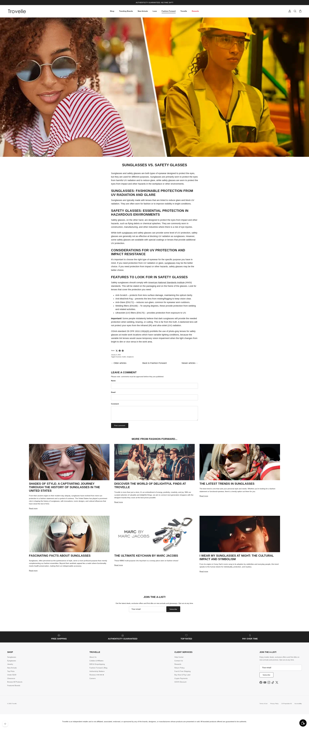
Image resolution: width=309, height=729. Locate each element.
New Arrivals (143, 11)
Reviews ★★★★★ (96, 675)
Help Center (179, 657)
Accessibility (298, 703)
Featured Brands (13, 685)
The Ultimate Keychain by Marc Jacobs (146, 555)
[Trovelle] (17, 11)
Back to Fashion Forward (154, 363)
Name (113, 381)
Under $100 (11, 675)
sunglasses (127, 233)
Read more (33, 508)
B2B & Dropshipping (97, 664)
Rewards (195, 11)
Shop (112, 11)
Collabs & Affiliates (96, 661)
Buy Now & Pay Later (182, 675)
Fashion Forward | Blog (98, 668)
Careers (92, 678)
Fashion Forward (169, 11)
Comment (115, 404)
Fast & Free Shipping (182, 671)
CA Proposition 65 (286, 703)
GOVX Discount (180, 682)
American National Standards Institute (166, 282)
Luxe (155, 11)
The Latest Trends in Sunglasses (227, 483)
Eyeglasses (11, 661)
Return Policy (179, 668)
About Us (92, 657)
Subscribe (173, 609)
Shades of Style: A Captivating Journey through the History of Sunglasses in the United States (64, 487)
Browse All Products (14, 682)
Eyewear (118, 357)
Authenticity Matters (97, 671)
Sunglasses (130, 357)
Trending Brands (126, 11)
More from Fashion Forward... (154, 438)
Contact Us (178, 661)
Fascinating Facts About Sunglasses (60, 555)
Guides (124, 357)
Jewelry (10, 664)
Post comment (119, 425)
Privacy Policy (274, 703)
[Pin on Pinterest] (123, 351)
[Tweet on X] (117, 351)
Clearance (11, 678)
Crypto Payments (181, 678)
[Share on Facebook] (120, 351)
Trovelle (183, 11)
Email (113, 392)
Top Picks (10, 671)
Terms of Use (263, 703)
